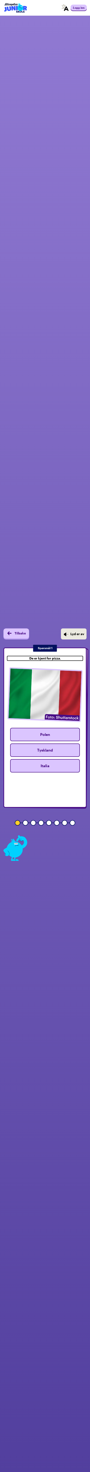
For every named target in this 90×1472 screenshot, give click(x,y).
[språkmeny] (65, 7)
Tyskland (45, 750)
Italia (45, 765)
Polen (45, 734)
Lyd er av (77, 634)
